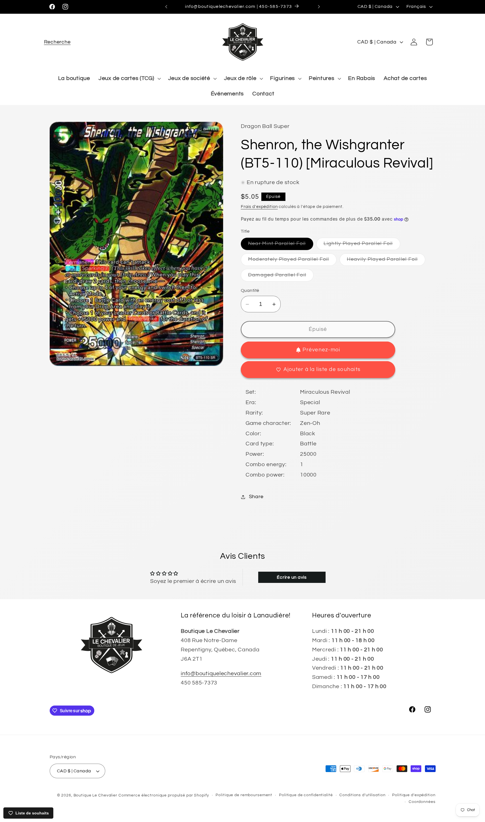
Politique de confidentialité (306, 795)
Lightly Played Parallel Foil (362, 245)
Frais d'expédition (259, 207)
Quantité (250, 290)
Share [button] (256, 496)
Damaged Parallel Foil (281, 276)
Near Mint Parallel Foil (280, 245)
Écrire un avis (292, 577)
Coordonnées (422, 802)
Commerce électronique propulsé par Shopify (163, 795)
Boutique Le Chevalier (95, 795)
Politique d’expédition (413, 795)
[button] (57, 42)
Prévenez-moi (321, 349)
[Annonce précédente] (166, 6)
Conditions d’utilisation (362, 795)
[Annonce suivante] (319, 6)
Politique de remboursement (244, 795)
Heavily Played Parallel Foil (386, 261)
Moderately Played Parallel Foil (292, 261)
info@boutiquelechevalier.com (221, 673)
